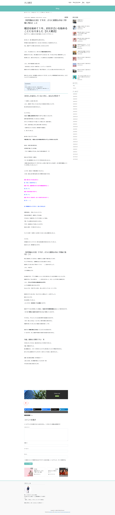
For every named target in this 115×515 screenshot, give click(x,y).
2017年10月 (75, 159)
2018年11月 (75, 144)
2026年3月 (75, 98)
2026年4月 (75, 96)
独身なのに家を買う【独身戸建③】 (84, 57)
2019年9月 (75, 129)
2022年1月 (75, 114)
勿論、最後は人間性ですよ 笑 (32, 89)
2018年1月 (75, 151)
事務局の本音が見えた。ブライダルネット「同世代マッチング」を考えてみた (83, 45)
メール (26, 448)
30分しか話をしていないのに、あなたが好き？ (34, 87)
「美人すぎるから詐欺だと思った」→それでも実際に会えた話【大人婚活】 (83, 77)
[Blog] (28, 472)
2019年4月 (75, 136)
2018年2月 (75, 149)
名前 (25, 442)
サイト (25, 454)
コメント (26, 427)
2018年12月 (75, 141)
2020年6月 (75, 121)
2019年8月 (75, 131)
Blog (66, 17)
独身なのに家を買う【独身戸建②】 (84, 63)
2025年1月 (75, 106)
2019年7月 (75, 134)
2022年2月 (75, 111)
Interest (74, 88)
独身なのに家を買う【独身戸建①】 (84, 69)
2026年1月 (75, 101)
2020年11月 (75, 119)
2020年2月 (75, 124)
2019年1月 (75, 139)
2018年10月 (75, 146)
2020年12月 (75, 116)
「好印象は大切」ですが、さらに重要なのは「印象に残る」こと (37, 88)
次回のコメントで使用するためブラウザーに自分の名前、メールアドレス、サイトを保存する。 (46, 460)
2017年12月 (75, 154)
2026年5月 (75, 93)
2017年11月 (75, 156)
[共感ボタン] (25, 403)
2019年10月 (75, 126)
